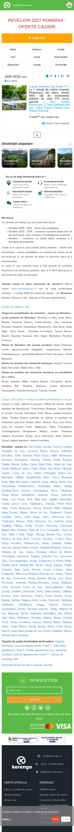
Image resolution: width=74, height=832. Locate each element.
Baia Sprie (22, 569)
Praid (34, 468)
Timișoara (51, 525)
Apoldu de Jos (33, 630)
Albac (57, 486)
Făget (30, 534)
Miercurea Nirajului (27, 573)
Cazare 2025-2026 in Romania (20, 399)
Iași (60, 613)
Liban (45, 481)
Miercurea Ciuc (62, 516)
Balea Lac (64, 473)
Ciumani (6, 569)
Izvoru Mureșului (20, 508)
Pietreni (67, 604)
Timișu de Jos (38, 512)
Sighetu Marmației (60, 499)
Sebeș (59, 573)
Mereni (36, 569)
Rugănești (56, 512)
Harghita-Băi (33, 477)
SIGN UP (34, 699)
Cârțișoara (8, 521)
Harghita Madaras (50, 547)
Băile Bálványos (62, 455)
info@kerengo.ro (52, 756)
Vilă (55, 645)
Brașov (54, 451)
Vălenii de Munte (60, 551)
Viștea (31, 578)
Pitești (68, 613)
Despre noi (10, 800)
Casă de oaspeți (23, 645)
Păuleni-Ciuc (31, 543)
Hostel (30, 650)
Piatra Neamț (53, 595)
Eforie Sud (65, 481)
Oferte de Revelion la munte (54, 399)
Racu (54, 490)
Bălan (56, 622)
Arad (4, 481)
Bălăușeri (23, 617)
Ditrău (53, 608)
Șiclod (33, 560)
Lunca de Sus (32, 587)
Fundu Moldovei (11, 468)
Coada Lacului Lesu (14, 503)
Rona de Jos (46, 573)
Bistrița (41, 578)
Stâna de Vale (62, 464)
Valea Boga (31, 516)
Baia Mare (18, 630)
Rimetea (7, 459)
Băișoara (13, 613)
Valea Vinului (52, 591)
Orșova (38, 525)
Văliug (53, 481)
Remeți (47, 508)
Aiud (29, 499)
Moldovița (44, 486)
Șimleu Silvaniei (27, 608)
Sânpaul (67, 622)
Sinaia (68, 595)
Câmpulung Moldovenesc (18, 486)
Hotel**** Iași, (38, 117)
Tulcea (37, 508)
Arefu (35, 600)
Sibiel (5, 499)
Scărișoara (45, 560)
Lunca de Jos (21, 473)
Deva (46, 516)
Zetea (18, 516)
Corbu (55, 582)
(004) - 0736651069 (52, 764)
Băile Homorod (36, 521)
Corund (57, 446)
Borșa (43, 451)
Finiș (69, 538)
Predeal (22, 529)
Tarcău (41, 626)
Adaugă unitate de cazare (54, 794)
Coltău (68, 543)
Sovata (47, 446)
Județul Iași (52, 117)
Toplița (5, 464)
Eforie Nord (64, 503)
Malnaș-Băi (26, 565)
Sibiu (5, 508)
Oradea (67, 446)
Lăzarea (32, 451)
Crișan (68, 512)
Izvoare (34, 547)
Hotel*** (47, 645)
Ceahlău (6, 516)
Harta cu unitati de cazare (18, 789)
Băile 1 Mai (16, 534)
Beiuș (57, 617)
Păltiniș (18, 525)
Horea (32, 626)
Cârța (48, 565)
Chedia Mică (9, 565)
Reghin (35, 556)
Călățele (66, 591)
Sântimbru (8, 604)
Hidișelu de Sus (12, 551)
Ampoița (23, 635)
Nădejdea (35, 613)
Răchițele (7, 477)
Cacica (37, 622)
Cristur (68, 534)
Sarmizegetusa (54, 587)
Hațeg (68, 486)
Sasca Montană (61, 477)
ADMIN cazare (47, 789)
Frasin (47, 630)
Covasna (35, 481)
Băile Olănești (62, 508)
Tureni (13, 622)
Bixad (39, 565)
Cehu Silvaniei (11, 587)
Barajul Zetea (20, 547)
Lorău (43, 600)
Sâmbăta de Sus (13, 451)
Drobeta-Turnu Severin (16, 490)
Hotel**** (44, 654)
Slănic (51, 626)
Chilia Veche (63, 626)
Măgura (25, 600)
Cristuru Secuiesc (42, 538)
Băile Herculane (18, 481)
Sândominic (28, 494)
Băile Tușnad (23, 455)
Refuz (55, 819)
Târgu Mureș (10, 494)
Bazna (52, 578)
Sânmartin (23, 556)
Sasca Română (36, 551)
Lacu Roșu (17, 499)
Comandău (53, 529)
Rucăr (24, 613)
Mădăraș (66, 582)
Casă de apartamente (25, 654)
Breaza (6, 595)
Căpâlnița (66, 490)
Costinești (66, 525)
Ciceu (33, 464)
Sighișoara (36, 503)
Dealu (45, 543)
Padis (57, 459)
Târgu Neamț (18, 626)
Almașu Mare (9, 635)
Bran (26, 538)
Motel (38, 645)
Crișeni (59, 538)
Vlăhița (19, 477)
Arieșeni (42, 494)
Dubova (67, 547)
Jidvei (5, 626)
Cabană (59, 641)
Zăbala (23, 512)
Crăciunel (53, 600)
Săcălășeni (25, 604)
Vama (26, 468)
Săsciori (6, 547)
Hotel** (21, 650)
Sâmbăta (66, 600)
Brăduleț (57, 630)
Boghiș (6, 600)
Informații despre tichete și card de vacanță (27, 664)
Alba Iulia (41, 499)
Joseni (54, 494)
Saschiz (43, 608)
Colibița (46, 459)
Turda (28, 525)
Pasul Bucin (41, 455)
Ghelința (56, 543)
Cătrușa (35, 459)
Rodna (39, 595)
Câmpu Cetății (63, 565)
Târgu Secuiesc (12, 543)
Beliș (46, 477)
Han (15, 658)
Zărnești (66, 468)
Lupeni (5, 473)
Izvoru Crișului (53, 569)
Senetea (16, 591)
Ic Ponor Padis (62, 560)
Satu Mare (8, 617)
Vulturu (68, 630)
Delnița (16, 600)
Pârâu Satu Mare (49, 468)
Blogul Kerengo (12, 794)
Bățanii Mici (9, 529)
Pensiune (7, 645)
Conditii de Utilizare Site (15, 306)
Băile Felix (45, 464)
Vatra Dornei (9, 512)
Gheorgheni (21, 459)
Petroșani (7, 582)
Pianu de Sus (37, 529)
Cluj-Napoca (40, 490)
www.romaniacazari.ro (24, 288)
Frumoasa (19, 578)
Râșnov (53, 604)
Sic (50, 521)
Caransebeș (9, 608)
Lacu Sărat (64, 578)
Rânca (15, 464)
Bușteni (67, 459)
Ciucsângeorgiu (18, 560)
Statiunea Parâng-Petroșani (32, 582)
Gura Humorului (23, 595)
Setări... (6, 819)
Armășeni (24, 622)
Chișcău (49, 503)
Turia (39, 591)
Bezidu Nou (54, 534)
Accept (65, 819)
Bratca (47, 617)
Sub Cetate (34, 446)
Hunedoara (8, 556)
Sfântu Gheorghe (44, 473)
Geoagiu (36, 617)
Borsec (20, 521)
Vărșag (40, 534)
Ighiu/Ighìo (50, 613)
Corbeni (58, 521)
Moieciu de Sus (11, 538)
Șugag (40, 604)
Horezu (47, 622)
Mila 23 (6, 630)
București (28, 591)
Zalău (24, 464)
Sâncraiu (66, 494)
